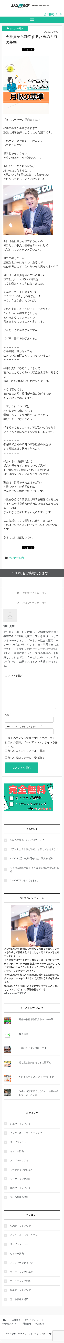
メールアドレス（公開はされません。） (23, 726)
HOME (5, 1320)
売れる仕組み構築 (19, 1197)
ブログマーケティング (21, 1160)
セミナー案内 (16, 28)
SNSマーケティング (20, 1124)
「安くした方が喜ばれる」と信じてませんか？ (34, 849)
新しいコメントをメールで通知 (26, 750)
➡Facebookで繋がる (15, 993)
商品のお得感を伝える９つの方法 (36, 1019)
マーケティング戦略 (20, 1178)
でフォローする (34, 592)
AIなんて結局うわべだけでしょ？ (27, 840)
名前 (7, 715)
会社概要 (23, 1033)
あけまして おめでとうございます (36, 1077)
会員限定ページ (53, 14)
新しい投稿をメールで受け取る (26, 757)
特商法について (9, 1323)
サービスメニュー (19, 1142)
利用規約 (39, 1323)
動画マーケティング (20, 1188)
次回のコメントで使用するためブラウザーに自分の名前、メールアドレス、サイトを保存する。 (31, 742)
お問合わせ (26, 1323)
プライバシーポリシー (35, 1320)
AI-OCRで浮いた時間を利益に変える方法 (31, 858)
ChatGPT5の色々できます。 (24, 880)
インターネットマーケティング (26, 1133)
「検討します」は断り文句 (32, 1048)
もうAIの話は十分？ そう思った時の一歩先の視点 (34, 869)
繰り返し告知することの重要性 (35, 1062)
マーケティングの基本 (21, 1169)
